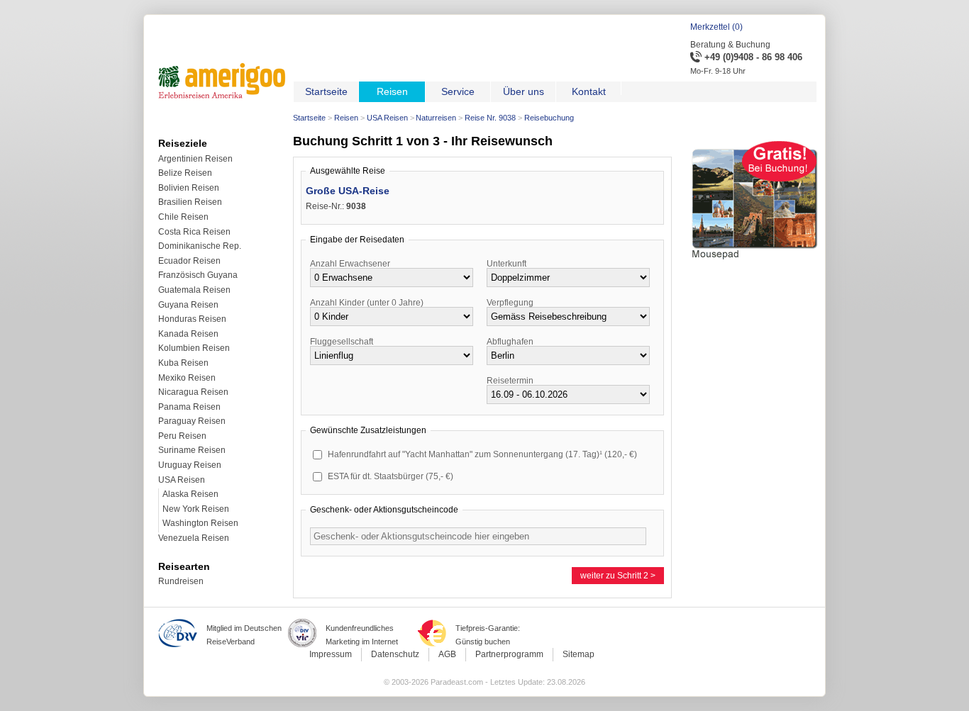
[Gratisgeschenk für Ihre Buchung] (755, 262)
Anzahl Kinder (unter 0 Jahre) (366, 302)
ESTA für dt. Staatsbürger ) (390, 476)
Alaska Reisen (190, 494)
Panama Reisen (189, 407)
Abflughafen (510, 341)
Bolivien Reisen (188, 188)
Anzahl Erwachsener (350, 263)
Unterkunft (506, 263)
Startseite (309, 117)
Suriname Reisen (192, 450)
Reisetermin (510, 380)
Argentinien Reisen (195, 159)
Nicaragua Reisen (193, 392)
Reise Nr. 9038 (490, 117)
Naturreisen (436, 117)
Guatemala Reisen (194, 290)
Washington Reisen (200, 523)
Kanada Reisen (188, 334)
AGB (447, 654)
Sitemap (578, 654)
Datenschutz (395, 654)
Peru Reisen (182, 436)
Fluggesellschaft (341, 341)
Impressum (330, 654)
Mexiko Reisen (187, 378)
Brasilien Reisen (190, 202)
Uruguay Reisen (189, 465)
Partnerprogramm (509, 654)
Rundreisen (181, 581)
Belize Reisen (185, 173)
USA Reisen (387, 117)
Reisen (346, 117)
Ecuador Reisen (189, 261)
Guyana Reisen (188, 305)
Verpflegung (510, 302)
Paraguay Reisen (192, 421)
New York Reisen (195, 509)
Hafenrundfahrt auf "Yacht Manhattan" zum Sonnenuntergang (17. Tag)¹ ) (482, 454)
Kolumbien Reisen (194, 348)
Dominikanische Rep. (199, 246)
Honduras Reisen (192, 319)
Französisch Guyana (198, 275)
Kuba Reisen (183, 363)
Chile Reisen (183, 217)
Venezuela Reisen (193, 538)
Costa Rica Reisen (194, 232)
